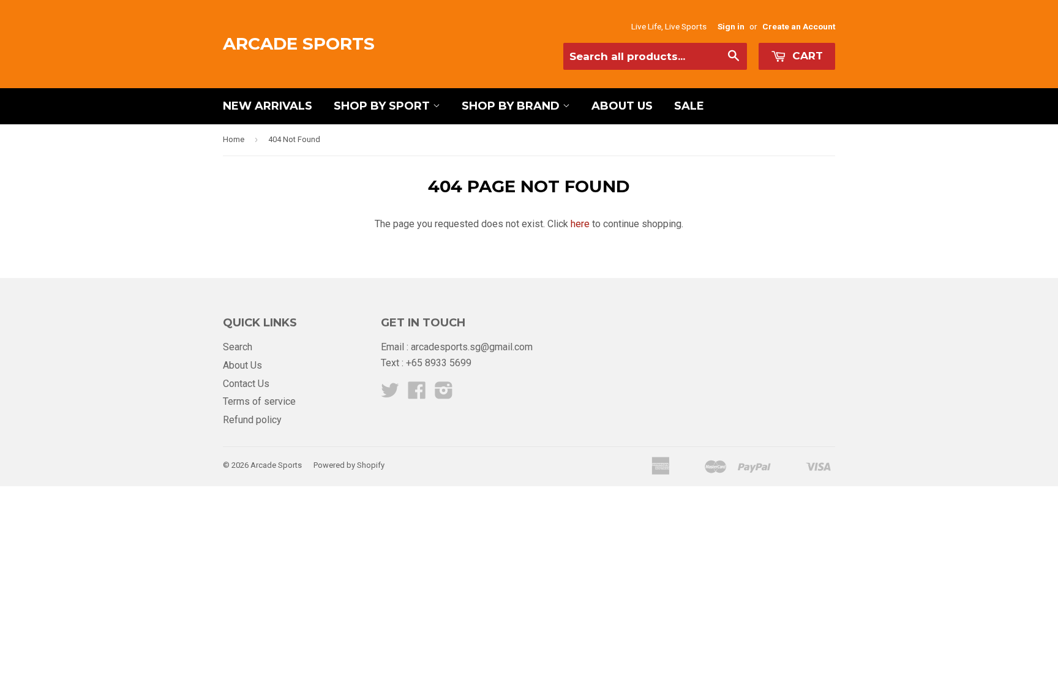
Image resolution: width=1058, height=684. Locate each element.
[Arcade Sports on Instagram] (444, 394)
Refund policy (252, 420)
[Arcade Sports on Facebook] (417, 394)
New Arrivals (267, 106)
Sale (689, 106)
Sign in (731, 26)
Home (233, 139)
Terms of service (259, 401)
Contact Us (246, 383)
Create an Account (798, 26)
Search (237, 347)
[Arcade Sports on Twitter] (390, 394)
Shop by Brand (512, 106)
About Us (622, 106)
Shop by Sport (383, 106)
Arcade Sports (299, 43)
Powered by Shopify (349, 465)
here (580, 224)
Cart (806, 56)
